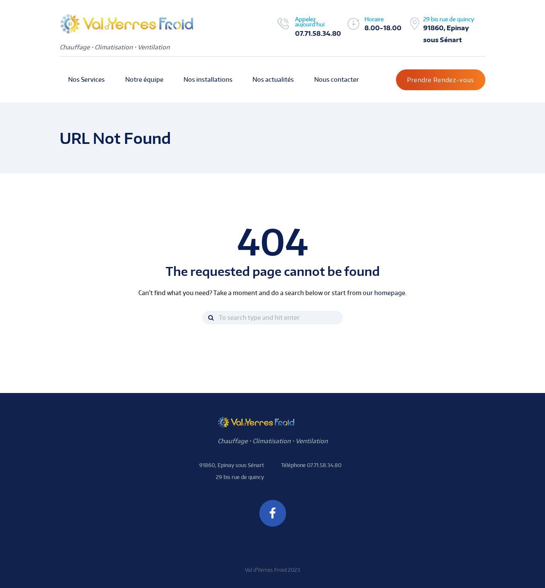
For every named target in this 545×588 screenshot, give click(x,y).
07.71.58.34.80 (318, 33)
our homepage (384, 292)
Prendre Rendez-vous (440, 79)
